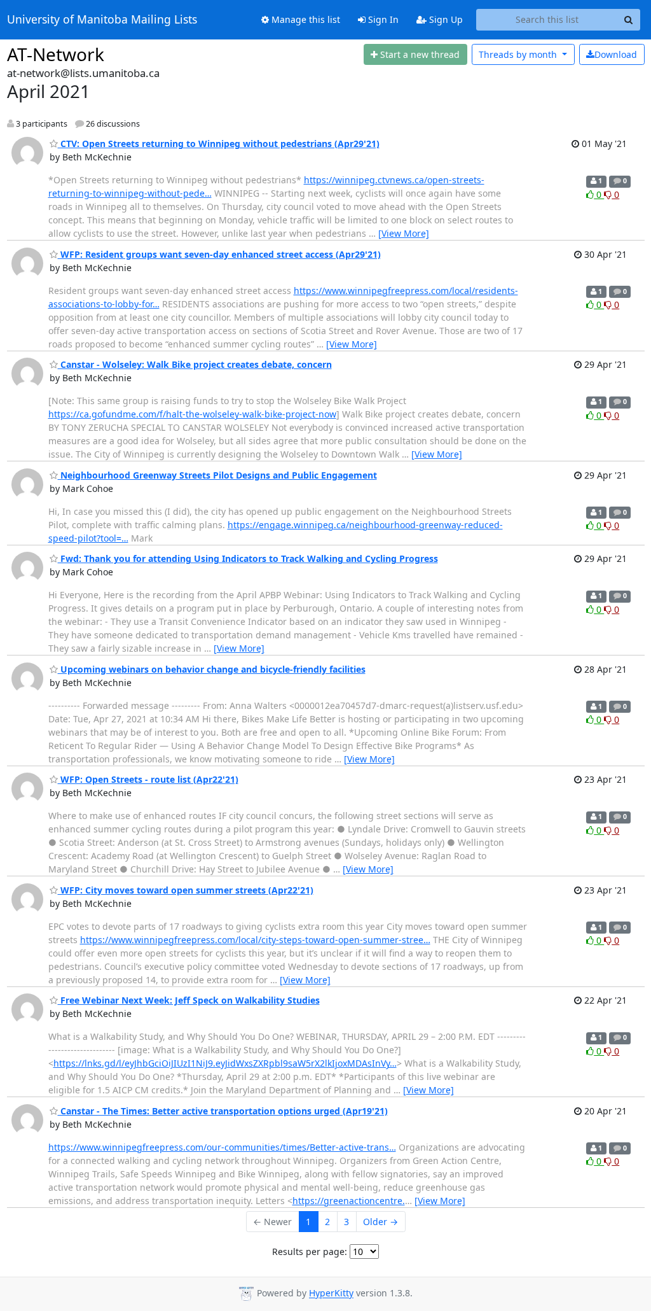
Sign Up (445, 19)
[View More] (403, 233)
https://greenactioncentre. (348, 1201)
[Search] (628, 20)
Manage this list (304, 19)
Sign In (382, 19)
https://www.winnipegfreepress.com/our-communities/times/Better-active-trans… (222, 1147)
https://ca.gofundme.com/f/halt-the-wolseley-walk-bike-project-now (192, 414)
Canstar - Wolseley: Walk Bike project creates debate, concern (195, 364)
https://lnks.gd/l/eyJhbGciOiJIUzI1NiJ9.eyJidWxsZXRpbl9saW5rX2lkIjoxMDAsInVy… (225, 1063)
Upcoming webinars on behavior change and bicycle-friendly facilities (212, 669)
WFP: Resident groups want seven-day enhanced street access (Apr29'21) (219, 254)
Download (615, 54)
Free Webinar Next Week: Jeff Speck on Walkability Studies (189, 1000)
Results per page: (309, 1251)
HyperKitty (331, 1293)
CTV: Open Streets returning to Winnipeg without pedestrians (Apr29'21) (219, 143)
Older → (380, 1222)
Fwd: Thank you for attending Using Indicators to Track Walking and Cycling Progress (248, 558)
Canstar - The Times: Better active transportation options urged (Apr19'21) (223, 1111)
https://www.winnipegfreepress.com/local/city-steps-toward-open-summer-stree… (255, 940)
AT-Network (55, 54)
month (519, 54)
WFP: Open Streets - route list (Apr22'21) (148, 779)
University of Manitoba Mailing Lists (102, 19)
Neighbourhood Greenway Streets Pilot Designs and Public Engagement (217, 475)
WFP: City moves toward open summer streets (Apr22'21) (185, 890)
